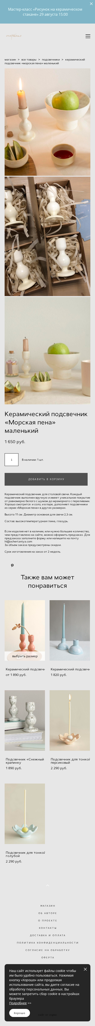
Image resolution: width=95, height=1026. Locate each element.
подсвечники (51, 59)
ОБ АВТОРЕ (48, 913)
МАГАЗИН (48, 906)
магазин (10, 59)
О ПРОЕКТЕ (47, 920)
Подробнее (18, 1003)
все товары (28, 59)
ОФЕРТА (48, 957)
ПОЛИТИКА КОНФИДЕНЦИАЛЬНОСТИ (48, 942)
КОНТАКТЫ (48, 928)
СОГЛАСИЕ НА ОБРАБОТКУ (48, 950)
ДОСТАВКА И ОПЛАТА (48, 935)
